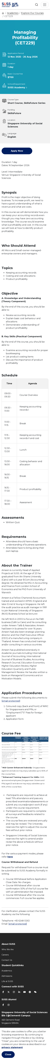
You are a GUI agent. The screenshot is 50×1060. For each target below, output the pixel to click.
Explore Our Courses (32, 13)
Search (36, 5)
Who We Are (8, 949)
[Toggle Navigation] (44, 4)
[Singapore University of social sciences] (14, 4)
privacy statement (12, 1047)
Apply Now (17, 151)
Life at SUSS (7, 981)
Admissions (7, 976)
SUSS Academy (16, 87)
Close (8, 1054)
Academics (12, 13)
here (10, 857)
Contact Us (7, 960)
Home (3, 13)
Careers (5, 955)
